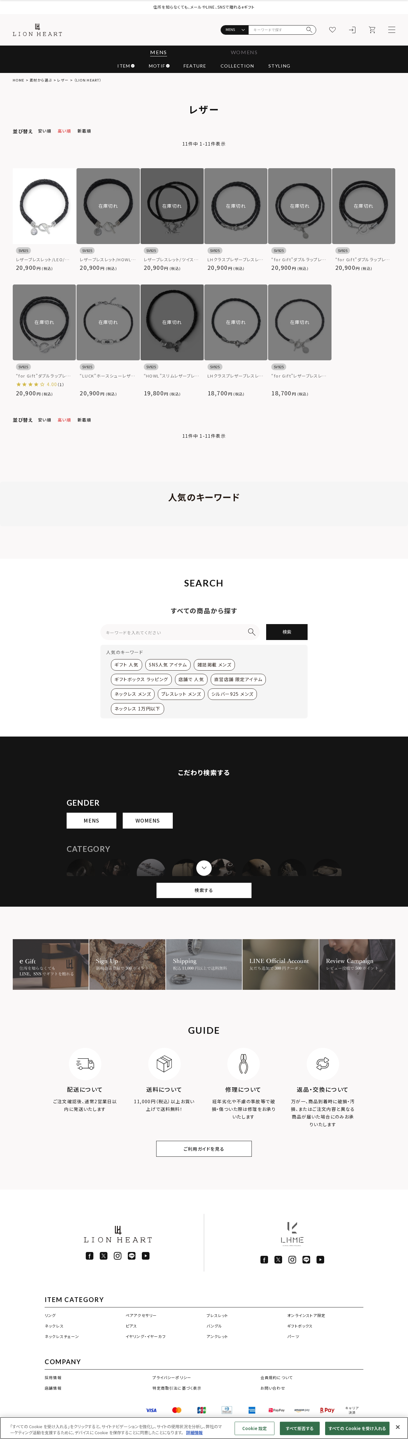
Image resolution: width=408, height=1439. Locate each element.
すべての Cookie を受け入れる (357, 1428)
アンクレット (218, 1336)
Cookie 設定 (254, 1428)
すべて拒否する (300, 1428)
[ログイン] (352, 29)
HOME (18, 80)
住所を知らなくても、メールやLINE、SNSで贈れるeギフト (204, 7)
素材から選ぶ (41, 80)
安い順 (44, 131)
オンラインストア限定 (306, 1315)
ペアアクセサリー (141, 1315)
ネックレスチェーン (62, 1336)
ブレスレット (218, 1315)
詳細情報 (194, 1432)
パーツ (293, 1336)
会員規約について (276, 1377)
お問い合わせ (272, 1388)
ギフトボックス (300, 1325)
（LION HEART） (88, 80)
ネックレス (54, 1325)
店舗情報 (53, 1388)
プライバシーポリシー (171, 1377)
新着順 (84, 131)
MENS (158, 52)
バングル (214, 1325)
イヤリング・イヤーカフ (146, 1336)
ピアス (131, 1325)
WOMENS (244, 52)
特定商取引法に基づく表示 (176, 1388)
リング (50, 1315)
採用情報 (53, 1377)
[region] (204, 1428)
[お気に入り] (332, 29)
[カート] (371, 29)
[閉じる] (398, 1427)
